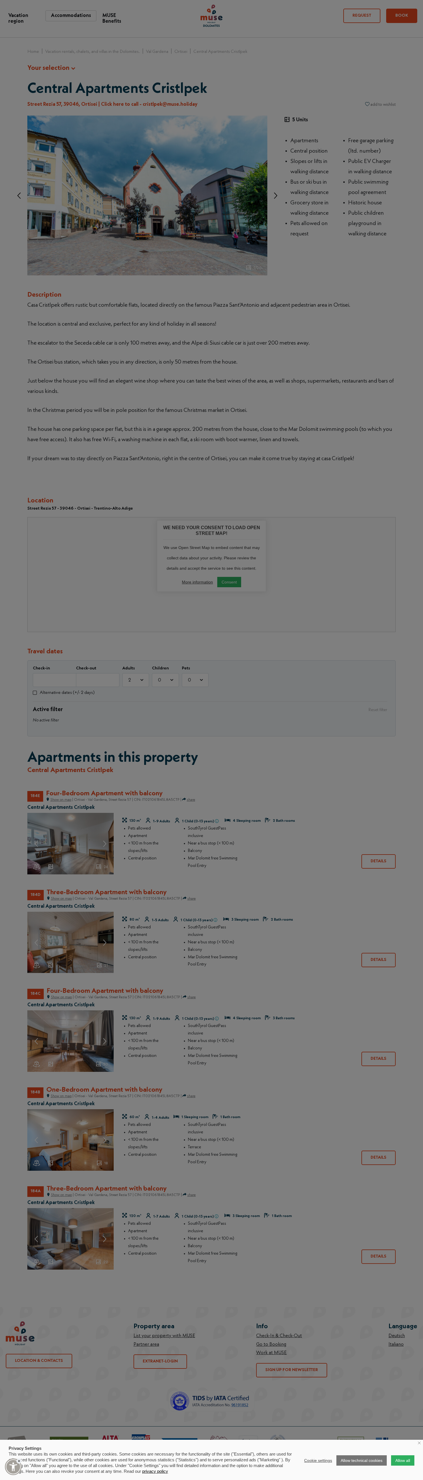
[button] (13, 1466)
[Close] (19, 1461)
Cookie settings (318, 1460)
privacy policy (155, 1471)
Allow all (402, 1460)
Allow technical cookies (361, 1460)
